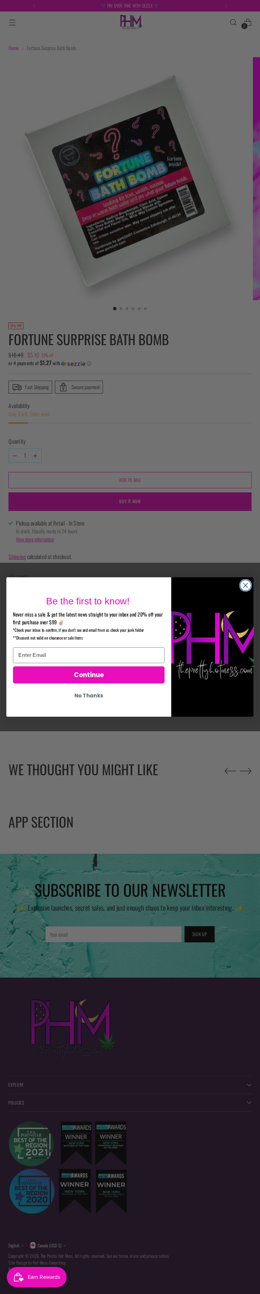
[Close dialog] (245, 585)
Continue (89, 674)
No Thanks (88, 695)
